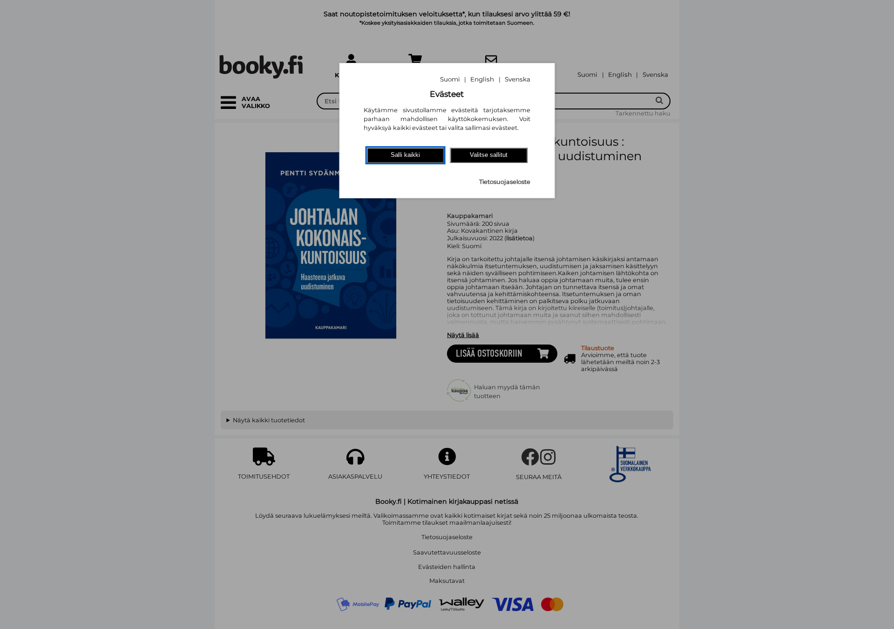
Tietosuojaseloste (504, 181)
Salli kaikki (405, 154)
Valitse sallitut (489, 154)
